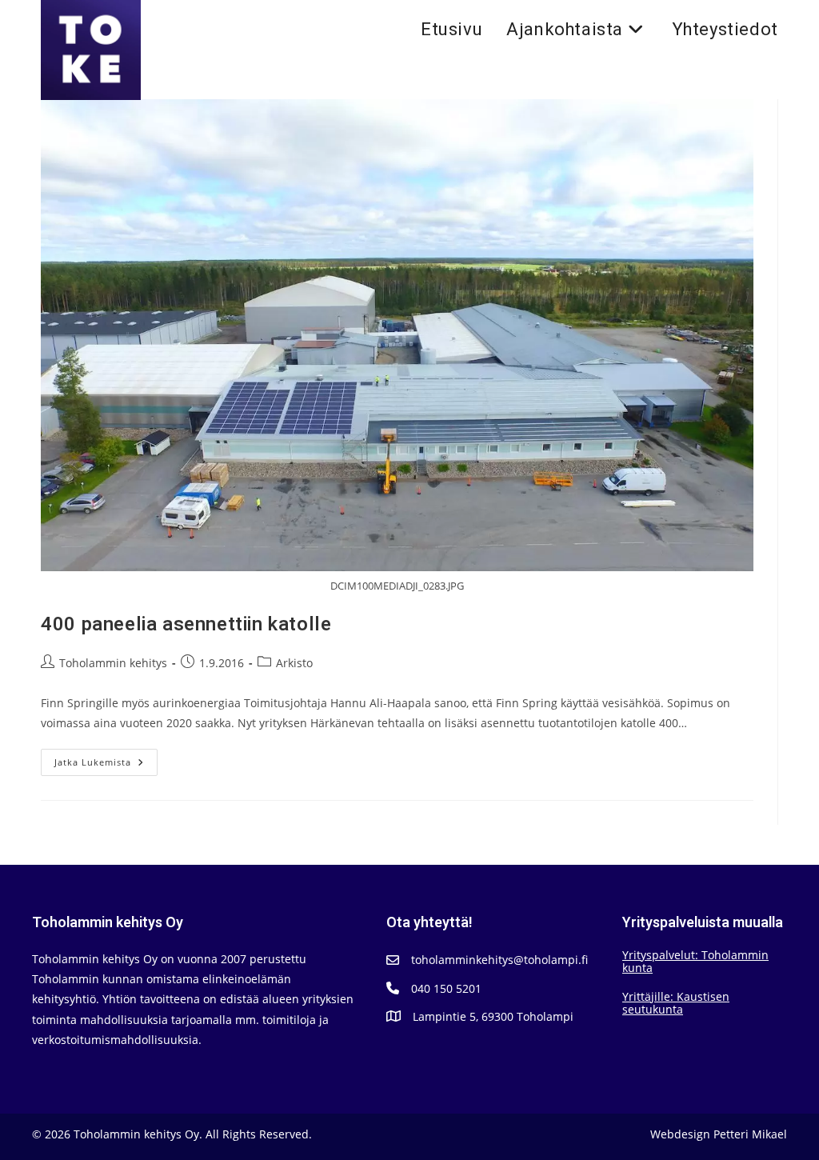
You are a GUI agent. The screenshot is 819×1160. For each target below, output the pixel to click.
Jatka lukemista (106, 765)
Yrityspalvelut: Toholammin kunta (695, 961)
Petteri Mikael (750, 1134)
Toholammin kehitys (113, 662)
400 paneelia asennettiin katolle (186, 624)
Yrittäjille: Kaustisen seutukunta (675, 1003)
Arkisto (294, 662)
